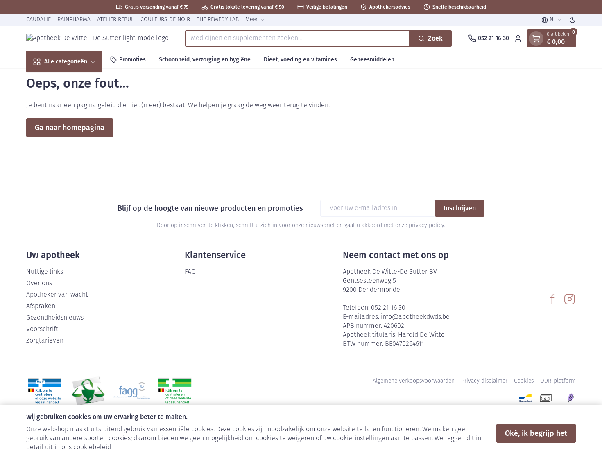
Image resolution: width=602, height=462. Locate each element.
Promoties (132, 59)
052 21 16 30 (388, 308)
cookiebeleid (92, 447)
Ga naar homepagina (69, 127)
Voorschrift (42, 329)
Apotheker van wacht (57, 295)
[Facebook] (552, 299)
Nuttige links (44, 272)
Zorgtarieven (44, 341)
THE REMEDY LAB (218, 20)
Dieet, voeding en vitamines (300, 59)
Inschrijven (460, 208)
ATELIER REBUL (115, 20)
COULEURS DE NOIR (165, 20)
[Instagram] (570, 299)
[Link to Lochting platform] (571, 398)
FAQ (190, 272)
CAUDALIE (38, 20)
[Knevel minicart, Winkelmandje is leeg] (536, 38)
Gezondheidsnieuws (55, 318)
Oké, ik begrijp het (536, 433)
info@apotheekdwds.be (415, 317)
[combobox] (297, 38)
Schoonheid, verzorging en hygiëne (205, 59)
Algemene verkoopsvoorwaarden (414, 381)
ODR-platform (558, 381)
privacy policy (426, 226)
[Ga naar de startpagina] (97, 38)
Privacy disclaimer (484, 381)
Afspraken (40, 306)
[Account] (518, 38)
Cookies (524, 381)
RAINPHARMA (74, 20)
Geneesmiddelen (372, 59)
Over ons (39, 283)
